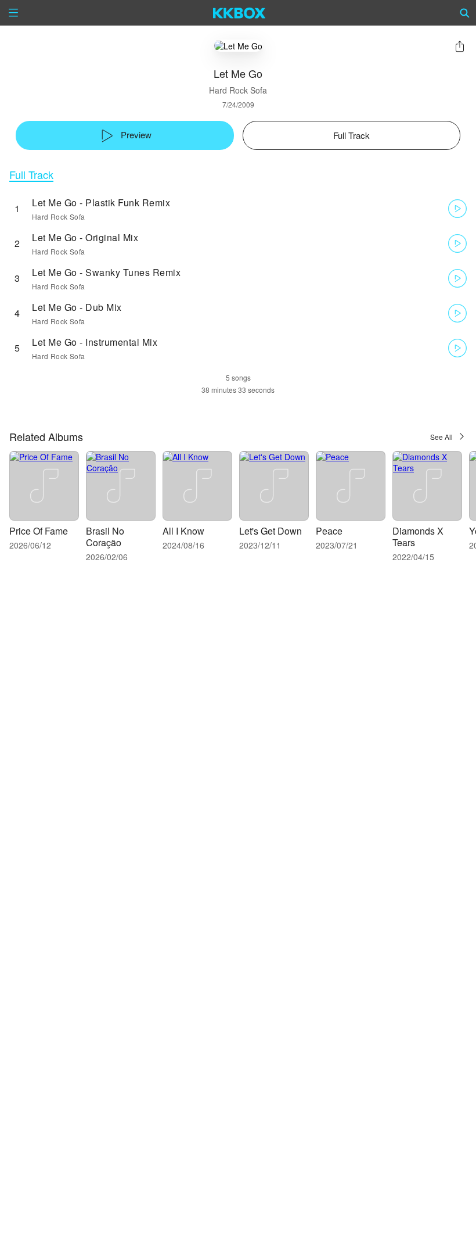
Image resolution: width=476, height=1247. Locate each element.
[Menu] (13, 13)
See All (441, 437)
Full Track (31, 174)
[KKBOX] (239, 13)
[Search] (465, 13)
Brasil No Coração (105, 536)
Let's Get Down (270, 531)
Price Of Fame (38, 531)
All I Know (183, 531)
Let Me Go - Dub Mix (77, 307)
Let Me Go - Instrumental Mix (94, 342)
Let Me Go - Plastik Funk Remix (101, 202)
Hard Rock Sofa (238, 90)
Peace (329, 531)
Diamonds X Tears (417, 536)
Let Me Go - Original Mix (85, 237)
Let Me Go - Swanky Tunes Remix (106, 272)
